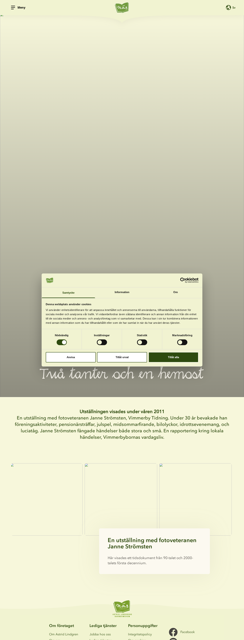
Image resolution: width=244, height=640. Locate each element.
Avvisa (71, 357)
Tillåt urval (122, 357)
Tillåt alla (173, 357)
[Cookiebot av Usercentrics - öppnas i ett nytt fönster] (182, 280)
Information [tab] (122, 292)
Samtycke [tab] (68, 292)
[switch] (102, 342)
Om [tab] (175, 292)
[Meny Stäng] (13, 7)
